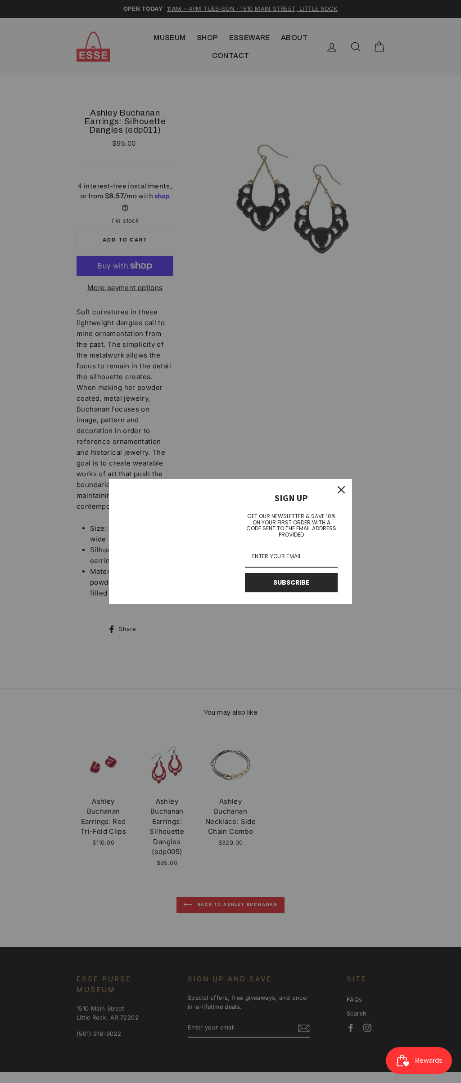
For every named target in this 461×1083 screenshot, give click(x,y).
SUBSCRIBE (291, 582)
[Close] (341, 490)
